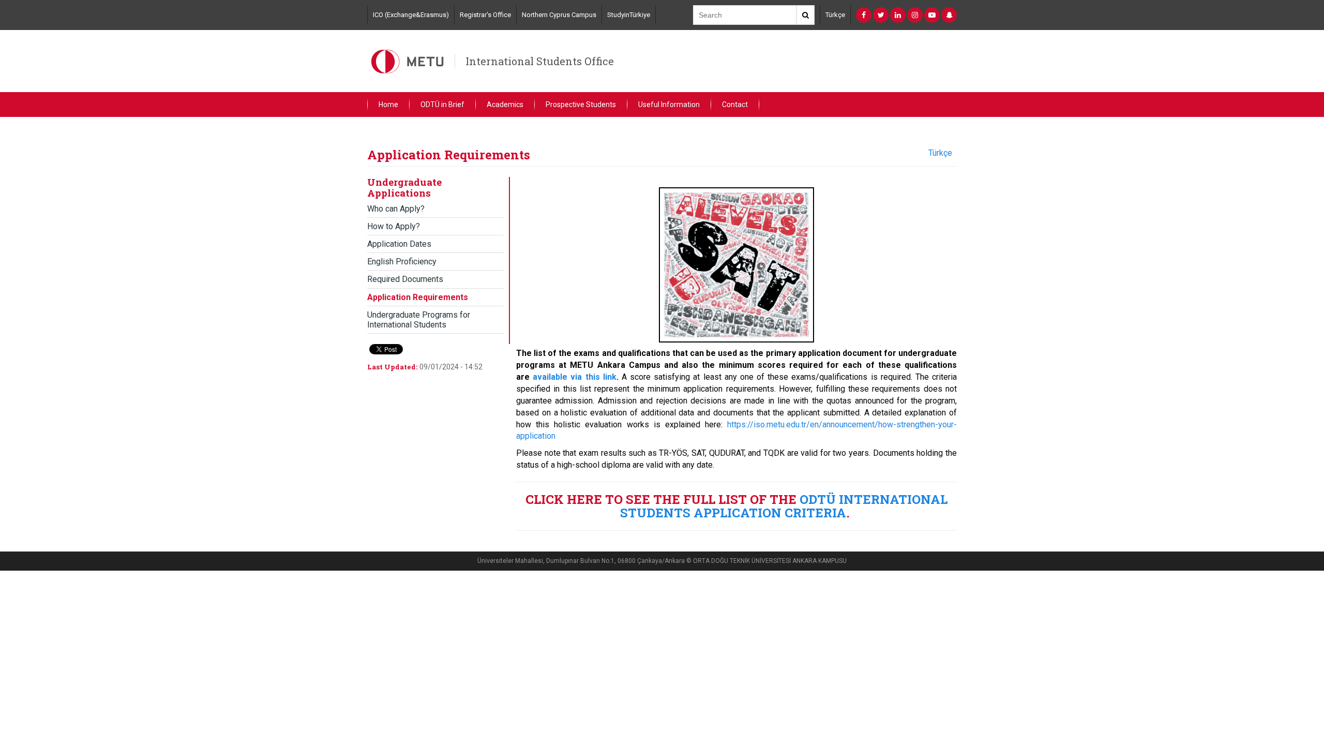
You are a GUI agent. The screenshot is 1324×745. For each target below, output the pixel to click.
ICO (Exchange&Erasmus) (411, 15)
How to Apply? (393, 226)
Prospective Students (581, 104)
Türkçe (835, 15)
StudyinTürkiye (628, 15)
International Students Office (539, 61)
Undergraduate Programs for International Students (418, 320)
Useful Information (669, 104)
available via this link (574, 377)
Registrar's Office (485, 15)
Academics (505, 104)
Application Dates (399, 244)
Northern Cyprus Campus (559, 15)
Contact (735, 104)
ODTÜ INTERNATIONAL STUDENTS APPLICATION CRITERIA (783, 506)
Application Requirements (417, 297)
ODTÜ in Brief (442, 104)
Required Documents (405, 279)
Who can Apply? (396, 209)
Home (388, 104)
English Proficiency (402, 261)
